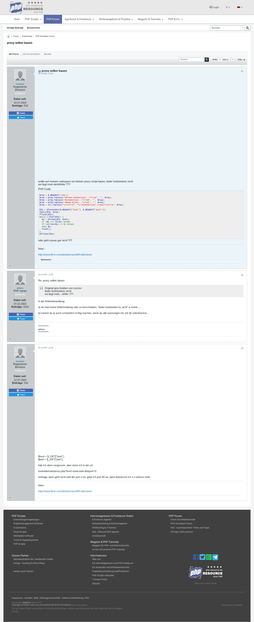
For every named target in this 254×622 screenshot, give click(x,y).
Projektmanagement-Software (28, 523)
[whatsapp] (209, 558)
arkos (20, 288)
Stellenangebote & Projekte (115, 19)
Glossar (96, 583)
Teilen (22, 113)
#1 (242, 71)
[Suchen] (247, 27)
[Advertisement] (140, 128)
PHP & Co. (174, 19)
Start (17, 19)
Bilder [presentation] (47, 54)
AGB (36, 598)
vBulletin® (26, 602)
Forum (16, 36)
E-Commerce (19, 527)
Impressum (17, 598)
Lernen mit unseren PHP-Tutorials (108, 549)
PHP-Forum (52, 19)
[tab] (14, 54)
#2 (242, 275)
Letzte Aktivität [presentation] (31, 54)
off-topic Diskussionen (182, 531)
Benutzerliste (33, 28)
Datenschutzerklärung (72, 598)
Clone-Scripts (20, 531)
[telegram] (215, 558)
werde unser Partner (23, 571)
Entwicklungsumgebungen (26, 519)
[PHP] (26, 6)
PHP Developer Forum (45, 36)
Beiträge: (17, 105)
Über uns (96, 559)
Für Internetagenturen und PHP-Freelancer (112, 563)
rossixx (20, 84)
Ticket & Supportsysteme (25, 540)
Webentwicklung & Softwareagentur (109, 523)
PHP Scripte (32, 19)
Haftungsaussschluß (50, 598)
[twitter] (203, 558)
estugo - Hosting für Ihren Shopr (29, 563)
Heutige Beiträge (15, 28)
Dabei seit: (20, 98)
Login (215, 7)
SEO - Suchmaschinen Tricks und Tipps (190, 527)
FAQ (87, 598)
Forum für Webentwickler (183, 519)
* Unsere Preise (99, 579)
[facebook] (196, 558)
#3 (242, 348)
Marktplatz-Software (23, 535)
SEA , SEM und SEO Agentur (105, 531)
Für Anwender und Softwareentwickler (110, 567)
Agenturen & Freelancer (78, 19)
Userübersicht (99, 535)
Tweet (22, 117)
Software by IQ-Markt (231, 605)
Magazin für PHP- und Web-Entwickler (110, 545)
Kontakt (28, 598)
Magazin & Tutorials (149, 19)
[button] (228, 7)
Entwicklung (27, 36)
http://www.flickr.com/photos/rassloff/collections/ (65, 254)
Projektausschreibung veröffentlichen (110, 571)
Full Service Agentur (101, 519)
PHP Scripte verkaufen (103, 575)
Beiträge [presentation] (14, 54)
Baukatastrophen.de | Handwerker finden (33, 559)
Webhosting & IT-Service (104, 527)
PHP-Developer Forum (181, 523)
